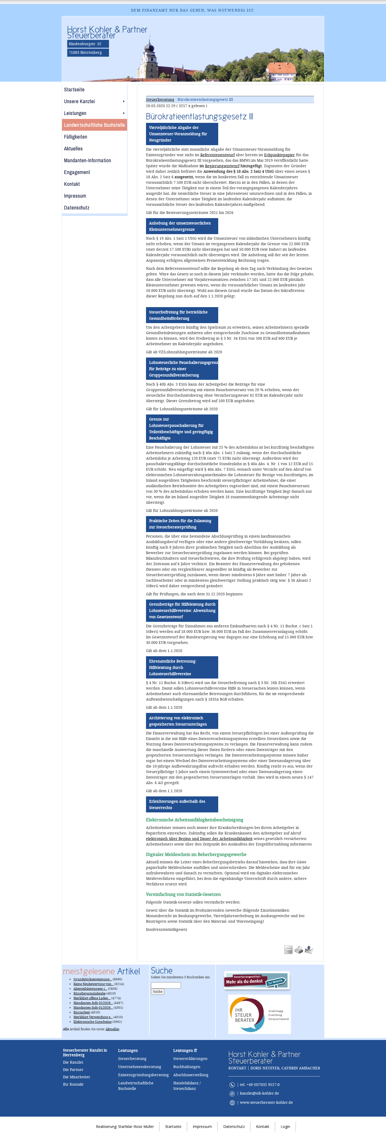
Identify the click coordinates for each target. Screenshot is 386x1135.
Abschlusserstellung (190, 1075)
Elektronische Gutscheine (93, 1022)
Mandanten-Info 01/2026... (93, 1008)
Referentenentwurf (217, 155)
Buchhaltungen (186, 1066)
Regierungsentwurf (222, 166)
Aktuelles (112, 1029)
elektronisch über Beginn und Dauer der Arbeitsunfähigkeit (199, 838)
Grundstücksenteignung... (93, 979)
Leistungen (183, 1050)
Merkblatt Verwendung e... (93, 1017)
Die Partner (73, 1069)
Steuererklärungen (190, 1058)
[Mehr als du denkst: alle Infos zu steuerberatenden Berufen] (260, 980)
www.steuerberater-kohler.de (266, 1102)
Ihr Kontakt (73, 1084)
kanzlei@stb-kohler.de (259, 1093)
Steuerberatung (160, 99)
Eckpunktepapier (279, 155)
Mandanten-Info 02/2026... (93, 1003)
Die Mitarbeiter (76, 1077)
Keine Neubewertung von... (94, 984)
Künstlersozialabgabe (90, 993)
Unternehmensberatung (139, 1066)
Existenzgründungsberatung (143, 1075)
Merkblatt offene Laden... (92, 998)
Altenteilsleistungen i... (90, 989)
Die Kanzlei (73, 1062)
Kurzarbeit (82, 1012)
